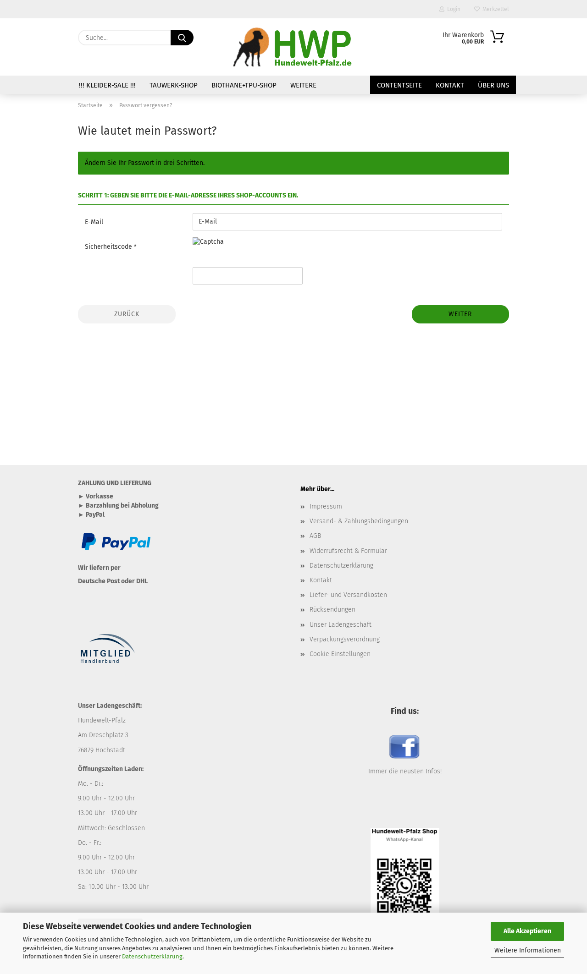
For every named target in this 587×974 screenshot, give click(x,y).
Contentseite (399, 85)
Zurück (126, 314)
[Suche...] (182, 37)
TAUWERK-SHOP (174, 85)
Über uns (493, 85)
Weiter (460, 314)
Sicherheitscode (109, 247)
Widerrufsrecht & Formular (348, 551)
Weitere (303, 85)
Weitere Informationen (527, 950)
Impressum (326, 506)
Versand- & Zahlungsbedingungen (359, 521)
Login (452, 9)
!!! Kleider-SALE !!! (107, 85)
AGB (315, 536)
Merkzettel (494, 9)
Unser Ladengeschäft (340, 625)
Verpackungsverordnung (345, 639)
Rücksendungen (332, 609)
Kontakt (450, 85)
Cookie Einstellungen (340, 654)
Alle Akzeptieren (527, 931)
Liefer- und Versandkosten (348, 595)
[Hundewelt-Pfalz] (293, 47)
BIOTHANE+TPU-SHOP (244, 85)
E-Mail (94, 222)
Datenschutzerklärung (152, 956)
